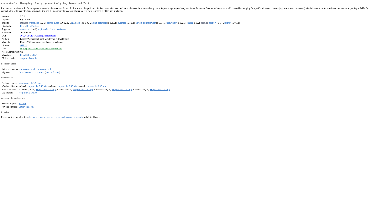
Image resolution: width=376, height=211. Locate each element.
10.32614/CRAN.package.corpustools (38, 35)
